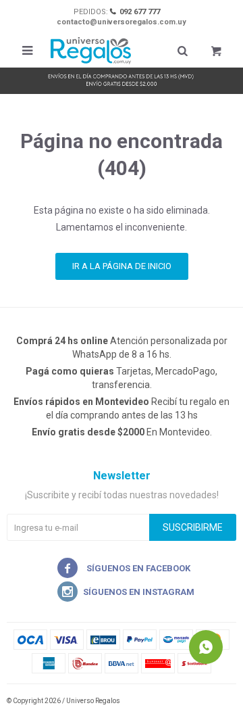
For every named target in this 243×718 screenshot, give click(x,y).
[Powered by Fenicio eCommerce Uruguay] (216, 701)
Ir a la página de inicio (121, 266)
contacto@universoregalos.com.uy (121, 22)
